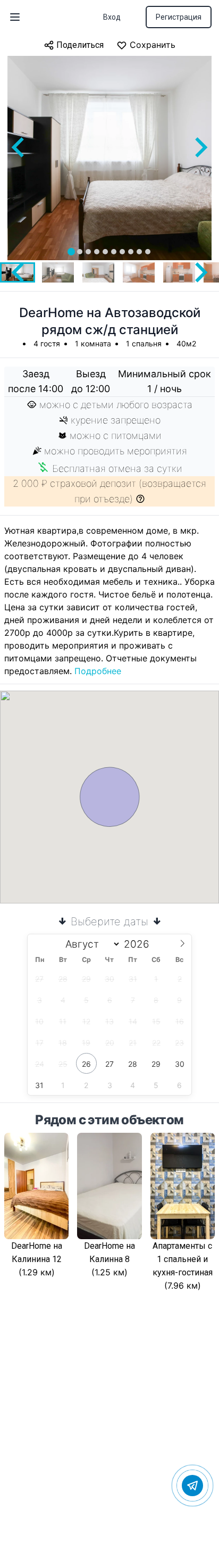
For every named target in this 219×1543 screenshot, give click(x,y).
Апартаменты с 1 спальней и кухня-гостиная (183, 1259)
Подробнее (97, 671)
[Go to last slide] (19, 147)
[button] (57, 272)
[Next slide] (199, 147)
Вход (112, 17)
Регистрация (178, 17)
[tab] (71, 251)
